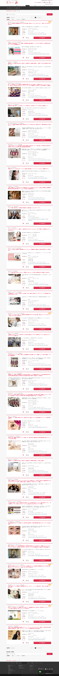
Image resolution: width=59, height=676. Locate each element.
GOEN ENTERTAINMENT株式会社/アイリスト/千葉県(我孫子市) (16, 123)
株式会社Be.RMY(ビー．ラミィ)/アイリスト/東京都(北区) (15, 144)
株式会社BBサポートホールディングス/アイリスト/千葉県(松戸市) (16, 313)
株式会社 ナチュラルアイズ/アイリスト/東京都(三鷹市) (14, 292)
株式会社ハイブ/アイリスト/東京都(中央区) (13, 104)
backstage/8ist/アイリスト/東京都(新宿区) (13, 186)
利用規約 (9, 666)
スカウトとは (31, 669)
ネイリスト (31, 5)
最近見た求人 (41, 2)
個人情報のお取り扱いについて (11, 670)
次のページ (40, 17)
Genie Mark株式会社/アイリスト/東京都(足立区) (14, 521)
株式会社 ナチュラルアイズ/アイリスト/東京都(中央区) (14, 248)
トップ (8, 5)
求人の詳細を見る (42, 37)
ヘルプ (30, 670)
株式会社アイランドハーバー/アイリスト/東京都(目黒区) (15, 373)
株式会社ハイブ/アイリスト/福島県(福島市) (13, 333)
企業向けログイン (50, 0)
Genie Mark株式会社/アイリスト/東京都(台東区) (14, 436)
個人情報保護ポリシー (10, 669)
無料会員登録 (46, 2)
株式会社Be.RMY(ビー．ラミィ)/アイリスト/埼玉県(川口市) (15, 393)
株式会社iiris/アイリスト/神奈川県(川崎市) (13, 206)
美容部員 (35, 5)
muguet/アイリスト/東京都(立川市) (12, 416)
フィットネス (39, 5)
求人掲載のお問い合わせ (44, 0)
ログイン (51, 2)
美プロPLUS (31, 666)
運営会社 (9, 673)
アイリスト (27, 5)
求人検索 (37, 2)
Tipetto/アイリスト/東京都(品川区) (12, 167)
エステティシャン (12, 5)
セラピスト (23, 5)
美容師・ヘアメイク (18, 5)
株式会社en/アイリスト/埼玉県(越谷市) (12, 271)
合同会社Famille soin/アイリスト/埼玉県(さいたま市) (14, 83)
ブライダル (43, 5)
